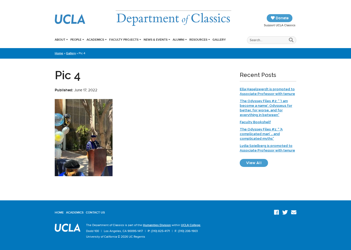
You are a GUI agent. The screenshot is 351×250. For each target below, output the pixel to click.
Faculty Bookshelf (255, 122)
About (60, 39)
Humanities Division (157, 225)
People (75, 39)
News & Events (156, 39)
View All (257, 162)
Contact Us (95, 212)
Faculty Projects (123, 39)
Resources (198, 39)
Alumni (178, 39)
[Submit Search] (291, 40)
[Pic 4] (84, 175)
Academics (95, 39)
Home (59, 53)
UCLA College (190, 225)
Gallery (219, 39)
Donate (282, 18)
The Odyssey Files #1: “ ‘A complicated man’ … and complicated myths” (261, 133)
